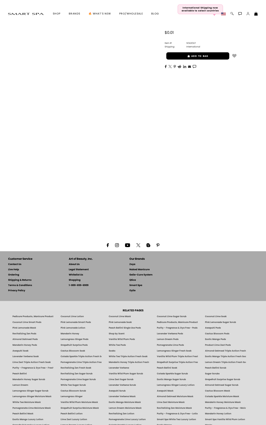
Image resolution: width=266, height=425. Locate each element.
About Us (74, 264)
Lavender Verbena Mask (122, 396)
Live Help (13, 269)
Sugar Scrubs (212, 374)
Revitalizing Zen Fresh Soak (76, 368)
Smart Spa (135, 285)
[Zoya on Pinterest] (158, 245)
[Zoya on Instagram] (117, 245)
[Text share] (194, 66)
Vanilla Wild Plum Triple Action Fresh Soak (177, 356)
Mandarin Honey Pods (24, 345)
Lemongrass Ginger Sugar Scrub (30, 391)
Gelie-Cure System (141, 275)
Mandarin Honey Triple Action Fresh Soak (129, 362)
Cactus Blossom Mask (217, 391)
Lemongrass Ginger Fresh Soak (174, 351)
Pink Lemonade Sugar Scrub (220, 322)
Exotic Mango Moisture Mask (125, 402)
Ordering (13, 275)
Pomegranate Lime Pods (170, 345)
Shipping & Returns (19, 280)
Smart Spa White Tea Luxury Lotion (176, 419)
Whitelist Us (76, 275)
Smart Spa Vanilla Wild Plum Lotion (225, 419)
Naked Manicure (139, 269)
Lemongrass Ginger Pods (74, 339)
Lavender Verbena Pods (170, 334)
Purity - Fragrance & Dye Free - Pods (177, 328)
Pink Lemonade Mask (24, 328)
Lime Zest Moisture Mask (171, 402)
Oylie (132, 290)
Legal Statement (79, 269)
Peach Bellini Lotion (72, 414)
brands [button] (74, 13)
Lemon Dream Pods (168, 339)
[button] (26, 13)
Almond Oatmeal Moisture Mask (175, 396)
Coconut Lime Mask (120, 316)
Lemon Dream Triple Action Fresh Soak (225, 362)
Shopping (75, 280)
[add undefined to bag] (234, 55)
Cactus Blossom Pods (217, 334)
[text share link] (194, 66)
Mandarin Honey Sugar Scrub (28, 379)
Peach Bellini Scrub (215, 368)
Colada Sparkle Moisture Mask (222, 396)
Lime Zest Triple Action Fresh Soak (31, 362)
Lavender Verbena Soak (25, 356)
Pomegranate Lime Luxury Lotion (127, 419)
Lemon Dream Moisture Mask (125, 408)
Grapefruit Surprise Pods (74, 345)
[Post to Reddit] (179, 66)
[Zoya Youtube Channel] (127, 245)
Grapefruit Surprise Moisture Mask (80, 408)
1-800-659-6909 (78, 285)
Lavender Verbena (119, 368)
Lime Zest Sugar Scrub (121, 379)
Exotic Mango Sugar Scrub (171, 379)
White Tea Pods (117, 345)
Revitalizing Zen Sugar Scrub (76, 374)
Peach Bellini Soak (167, 368)
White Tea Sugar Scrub (73, 385)
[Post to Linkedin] (184, 66)
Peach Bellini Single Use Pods (125, 328)
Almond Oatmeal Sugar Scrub (221, 385)
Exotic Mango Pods (215, 339)
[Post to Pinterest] (174, 66)
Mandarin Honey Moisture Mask (223, 402)
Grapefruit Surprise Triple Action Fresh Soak (177, 362)
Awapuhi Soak (20, 351)
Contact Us (14, 264)
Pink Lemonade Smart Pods (76, 322)
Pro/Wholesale (131, 13)
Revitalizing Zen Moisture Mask (174, 408)
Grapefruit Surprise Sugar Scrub (222, 379)
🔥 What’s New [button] (99, 13)
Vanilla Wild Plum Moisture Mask (79, 402)
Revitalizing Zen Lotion (121, 414)
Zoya (132, 264)
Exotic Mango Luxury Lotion (27, 419)
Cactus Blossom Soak (73, 351)
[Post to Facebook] (166, 66)
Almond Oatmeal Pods (25, 339)
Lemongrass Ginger (72, 396)
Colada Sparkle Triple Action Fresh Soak (81, 356)
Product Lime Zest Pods (218, 345)
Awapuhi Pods (213, 328)
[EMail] (189, 66)
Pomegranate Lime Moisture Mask (31, 408)
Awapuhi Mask (165, 391)
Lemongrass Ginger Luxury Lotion (176, 385)
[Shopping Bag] (256, 14)
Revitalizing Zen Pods (24, 334)
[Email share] (189, 66)
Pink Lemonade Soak (120, 322)
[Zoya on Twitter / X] (138, 245)
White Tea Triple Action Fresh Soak (128, 356)
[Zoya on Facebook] (107, 245)
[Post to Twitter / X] (170, 66)
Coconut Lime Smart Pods (26, 322)
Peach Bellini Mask (22, 414)
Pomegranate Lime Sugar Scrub (78, 379)
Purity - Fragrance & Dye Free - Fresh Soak (32, 368)
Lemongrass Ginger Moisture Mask (31, 396)
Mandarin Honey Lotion (218, 414)
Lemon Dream (20, 385)
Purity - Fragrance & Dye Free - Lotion (177, 414)
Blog (155, 13)
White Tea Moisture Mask (26, 402)
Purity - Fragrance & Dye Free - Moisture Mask (225, 408)
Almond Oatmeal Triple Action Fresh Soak (225, 351)
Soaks (112, 351)
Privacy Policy (16, 290)
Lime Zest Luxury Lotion (74, 419)
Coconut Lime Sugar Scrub (171, 316)
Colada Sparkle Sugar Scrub (172, 374)
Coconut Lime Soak (216, 316)
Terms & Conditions (20, 285)
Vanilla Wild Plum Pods (122, 339)
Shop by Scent (116, 334)
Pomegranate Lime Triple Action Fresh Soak (81, 362)
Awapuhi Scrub (117, 391)
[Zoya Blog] (148, 245)
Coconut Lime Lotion (72, 316)
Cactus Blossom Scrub (73, 391)
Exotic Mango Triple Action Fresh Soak (225, 356)
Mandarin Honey (70, 334)
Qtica (132, 280)
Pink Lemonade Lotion (73, 328)
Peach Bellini (19, 374)
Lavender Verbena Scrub (122, 385)
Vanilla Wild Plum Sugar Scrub (126, 374)
